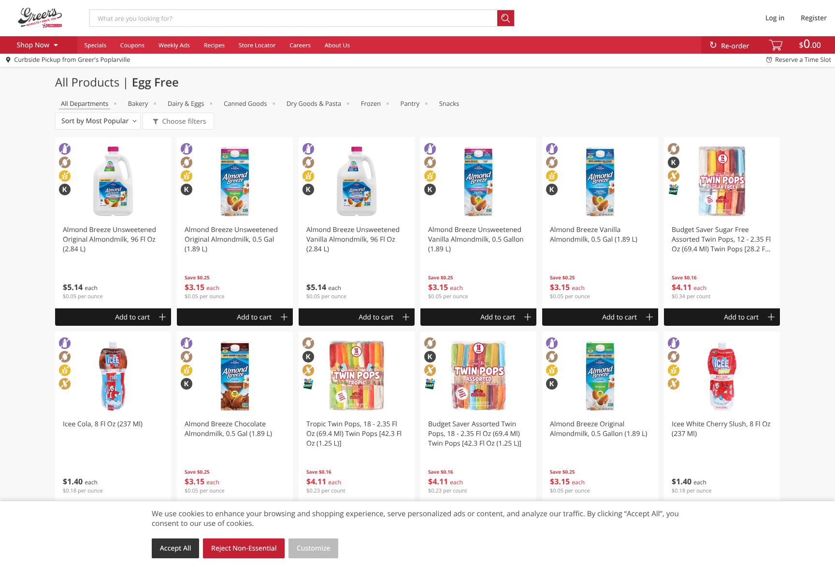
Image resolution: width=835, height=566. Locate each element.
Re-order (735, 46)
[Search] (506, 18)
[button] (113, 222)
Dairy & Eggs (186, 103)
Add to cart (132, 317)
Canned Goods (245, 103)
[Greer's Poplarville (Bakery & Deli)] (40, 18)
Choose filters (184, 121)
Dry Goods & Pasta (314, 103)
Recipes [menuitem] (214, 45)
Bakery (138, 103)
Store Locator (257, 45)
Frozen (371, 103)
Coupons (132, 45)
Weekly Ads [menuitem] (174, 45)
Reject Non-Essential (243, 548)
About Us (337, 45)
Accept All (175, 548)
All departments (84, 103)
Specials (95, 45)
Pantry (410, 103)
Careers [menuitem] (300, 45)
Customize (314, 548)
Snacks (449, 103)
